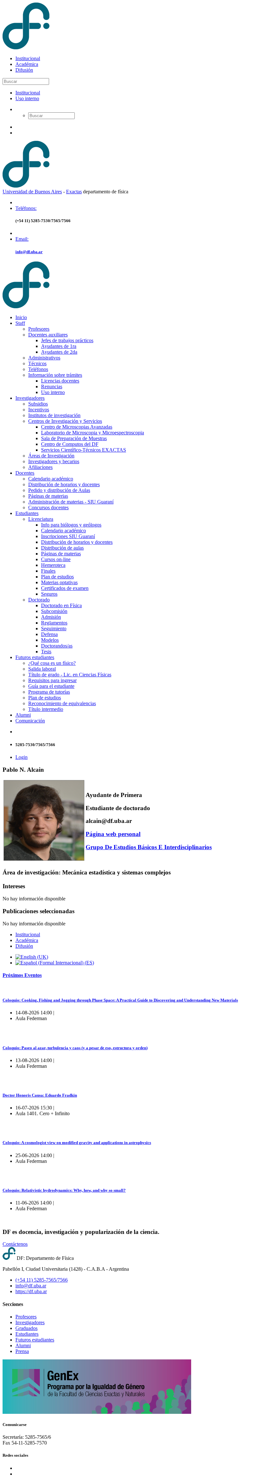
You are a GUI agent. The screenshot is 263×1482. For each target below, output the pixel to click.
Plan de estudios (57, 576)
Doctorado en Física (61, 605)
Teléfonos (38, 369)
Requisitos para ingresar (52, 680)
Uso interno (27, 98)
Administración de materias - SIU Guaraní (71, 501)
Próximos (22, 975)
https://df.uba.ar (31, 1291)
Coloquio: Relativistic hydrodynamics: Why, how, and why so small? (64, 1190)
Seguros (49, 594)
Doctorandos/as (56, 645)
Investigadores (30, 398)
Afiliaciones (40, 467)
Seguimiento (53, 628)
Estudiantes (26, 513)
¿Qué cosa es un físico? (52, 663)
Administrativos (44, 357)
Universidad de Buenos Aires (32, 191)
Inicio (21, 317)
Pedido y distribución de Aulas (59, 490)
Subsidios (38, 404)
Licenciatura (40, 519)
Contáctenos (15, 1244)
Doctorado (39, 599)
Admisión (51, 617)
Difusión (24, 70)
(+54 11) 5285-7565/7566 (41, 1280)
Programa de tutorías (49, 692)
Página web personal (113, 834)
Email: (22, 239)
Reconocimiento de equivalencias (62, 703)
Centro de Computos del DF (69, 444)
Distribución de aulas (62, 548)
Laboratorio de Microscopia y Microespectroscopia (92, 432)
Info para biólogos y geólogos (71, 525)
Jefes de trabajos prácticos (67, 340)
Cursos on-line (56, 559)
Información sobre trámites (55, 375)
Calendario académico (50, 478)
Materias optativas (59, 582)
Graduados (26, 1328)
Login (21, 757)
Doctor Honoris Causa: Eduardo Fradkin (40, 1095)
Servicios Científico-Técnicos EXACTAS (83, 450)
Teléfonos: (26, 208)
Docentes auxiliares (48, 334)
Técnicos (37, 363)
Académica (26, 64)
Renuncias (51, 386)
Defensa (49, 634)
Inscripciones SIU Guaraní (68, 536)
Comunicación (30, 720)
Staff (20, 323)
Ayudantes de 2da (59, 352)
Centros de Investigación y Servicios (65, 421)
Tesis (46, 651)
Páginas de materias (48, 496)
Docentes (24, 473)
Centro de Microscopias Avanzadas (76, 427)
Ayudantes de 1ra (58, 346)
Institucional (27, 58)
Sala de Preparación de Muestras (74, 438)
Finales (48, 571)
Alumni (23, 715)
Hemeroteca (53, 565)
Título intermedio (45, 709)
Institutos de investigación (54, 415)
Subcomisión (54, 611)
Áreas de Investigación (51, 455)
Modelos (50, 640)
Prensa (22, 1351)
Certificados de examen (65, 588)
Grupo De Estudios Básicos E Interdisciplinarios (149, 847)
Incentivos (38, 409)
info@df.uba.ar (29, 251)
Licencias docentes (60, 380)
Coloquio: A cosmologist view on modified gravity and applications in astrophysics (77, 1142)
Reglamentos (54, 622)
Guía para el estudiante (51, 686)
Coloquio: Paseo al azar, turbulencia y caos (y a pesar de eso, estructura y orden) (75, 1047)
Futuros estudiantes (34, 657)
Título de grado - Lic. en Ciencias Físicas (69, 674)
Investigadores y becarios (53, 461)
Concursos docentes (48, 507)
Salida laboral (42, 669)
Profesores (38, 329)
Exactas (74, 191)
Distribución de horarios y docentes (64, 484)
